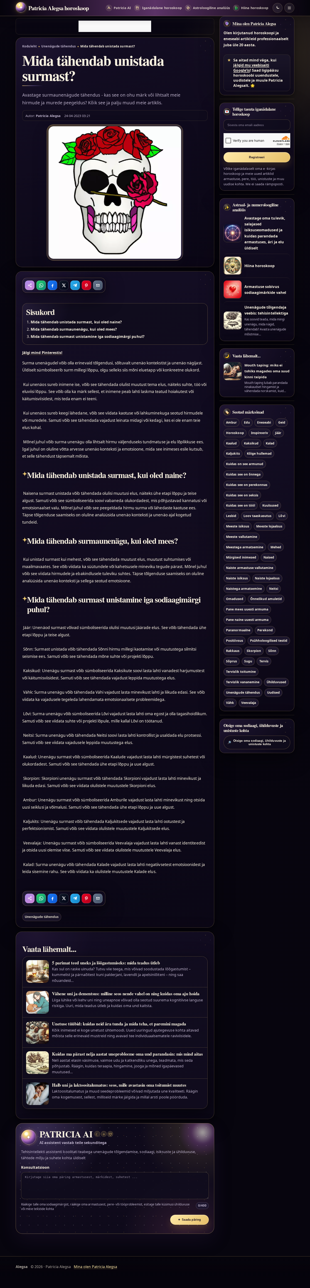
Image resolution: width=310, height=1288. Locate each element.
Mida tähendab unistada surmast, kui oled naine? (76, 322)
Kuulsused (270, 505)
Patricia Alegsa (48, 115)
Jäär (278, 433)
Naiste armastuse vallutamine (249, 568)
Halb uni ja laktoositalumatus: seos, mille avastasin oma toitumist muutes (119, 1085)
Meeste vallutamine (241, 536)
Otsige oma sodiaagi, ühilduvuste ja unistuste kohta (256, 742)
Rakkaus (232, 651)
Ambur (231, 422)
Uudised (273, 692)
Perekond (265, 630)
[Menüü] (289, 8)
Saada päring (189, 1219)
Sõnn (272, 651)
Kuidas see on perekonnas (246, 485)
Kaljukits (233, 453)
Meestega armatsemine (244, 547)
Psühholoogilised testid (268, 640)
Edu (247, 422)
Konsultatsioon (35, 1167)
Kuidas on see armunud (244, 464)
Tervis (263, 661)
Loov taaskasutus (257, 516)
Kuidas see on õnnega (243, 474)
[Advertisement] (115, 26)
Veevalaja (248, 703)
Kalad (270, 443)
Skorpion (254, 651)
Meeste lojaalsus (269, 526)
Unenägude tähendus (58, 46)
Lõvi (281, 516)
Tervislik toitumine (241, 671)
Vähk (230, 703)
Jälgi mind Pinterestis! (42, 352)
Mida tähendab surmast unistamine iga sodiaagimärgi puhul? (88, 336)
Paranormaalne (238, 630)
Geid (281, 422)
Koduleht (29, 46)
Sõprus (231, 661)
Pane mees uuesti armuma (247, 609)
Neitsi (273, 588)
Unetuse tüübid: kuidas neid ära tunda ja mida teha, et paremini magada (119, 1023)
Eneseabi (264, 422)
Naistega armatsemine (244, 588)
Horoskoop (235, 433)
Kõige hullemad (259, 453)
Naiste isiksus (237, 578)
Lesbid (231, 516)
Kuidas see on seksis (242, 495)
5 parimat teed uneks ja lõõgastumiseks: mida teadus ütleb (106, 962)
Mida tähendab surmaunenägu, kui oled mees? (74, 329)
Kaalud (231, 443)
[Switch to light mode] (278, 8)
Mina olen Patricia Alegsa (254, 23)
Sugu (248, 661)
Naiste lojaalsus (267, 578)
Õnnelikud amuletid (266, 599)
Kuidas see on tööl (240, 505)
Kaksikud (251, 443)
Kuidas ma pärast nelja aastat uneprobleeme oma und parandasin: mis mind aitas (127, 1054)
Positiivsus (234, 640)
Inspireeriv (259, 433)
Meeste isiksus (237, 526)
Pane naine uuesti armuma (247, 619)
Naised (268, 557)
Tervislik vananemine (242, 682)
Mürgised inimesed (241, 557)
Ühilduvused (276, 682)
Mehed (276, 547)
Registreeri (257, 157)
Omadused (234, 599)
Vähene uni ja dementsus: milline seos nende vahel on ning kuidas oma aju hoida (125, 993)
